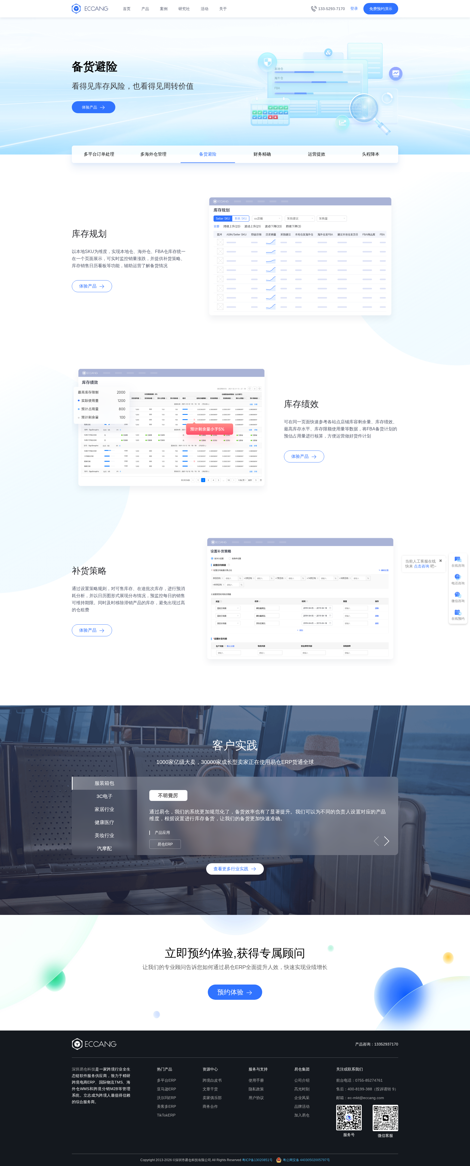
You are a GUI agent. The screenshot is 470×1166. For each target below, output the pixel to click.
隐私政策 (256, 1089)
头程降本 (370, 154)
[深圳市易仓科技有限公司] (90, 8)
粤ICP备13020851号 (257, 1160)
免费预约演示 (380, 9)
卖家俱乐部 (212, 1098)
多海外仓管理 (153, 154)
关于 (223, 9)
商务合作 (210, 1106)
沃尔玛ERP (166, 1098)
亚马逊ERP (166, 1089)
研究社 (184, 9)
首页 (127, 9)
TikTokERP (166, 1115)
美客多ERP (166, 1106)
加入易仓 (302, 1115)
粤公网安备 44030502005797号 (306, 1160)
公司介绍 (302, 1080)
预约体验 (230, 992)
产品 (145, 9)
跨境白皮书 (212, 1080)
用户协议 (256, 1098)
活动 (204, 9)
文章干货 (210, 1089)
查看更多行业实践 (231, 868)
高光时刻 (302, 1089)
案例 (164, 9)
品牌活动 (302, 1106)
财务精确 (262, 154)
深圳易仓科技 (83, 1069)
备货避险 (208, 154)
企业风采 (302, 1098)
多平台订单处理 (99, 154)
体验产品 (89, 107)
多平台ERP (166, 1080)
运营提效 (316, 154)
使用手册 (256, 1080)
